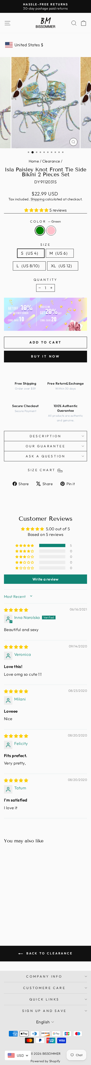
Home (34, 161)
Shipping (38, 199)
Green (40, 230)
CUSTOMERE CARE (44, 988)
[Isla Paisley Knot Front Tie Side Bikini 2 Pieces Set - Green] (17, 918)
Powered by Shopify (45, 1061)
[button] (36, 210)
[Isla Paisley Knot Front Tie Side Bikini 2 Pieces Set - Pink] (22, 918)
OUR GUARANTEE (45, 446)
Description (45, 436)
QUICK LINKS (44, 999)
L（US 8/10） (29, 265)
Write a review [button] (45, 579)
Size (45, 244)
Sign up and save (44, 1011)
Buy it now (45, 356)
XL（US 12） (62, 265)
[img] (16, 610)
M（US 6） (59, 253)
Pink (51, 230)
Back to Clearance (49, 953)
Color (45, 221)
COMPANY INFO (44, 976)
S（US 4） (30, 253)
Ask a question (46, 456)
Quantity (46, 280)
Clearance (51, 161)
